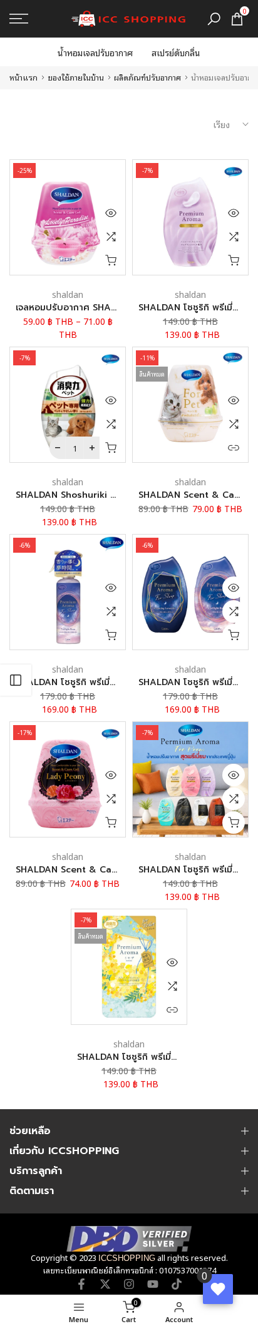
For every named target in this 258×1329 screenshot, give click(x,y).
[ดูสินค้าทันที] (111, 213)
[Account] (28, 1312)
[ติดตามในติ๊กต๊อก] (176, 1284)
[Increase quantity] (92, 448)
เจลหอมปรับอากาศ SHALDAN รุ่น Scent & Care (114, 307)
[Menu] (35, 19)
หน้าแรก (23, 77)
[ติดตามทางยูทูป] (152, 1284)
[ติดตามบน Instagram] (129, 1284)
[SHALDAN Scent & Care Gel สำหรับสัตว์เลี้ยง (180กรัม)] (190, 404)
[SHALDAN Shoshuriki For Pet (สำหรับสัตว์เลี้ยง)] (67, 404)
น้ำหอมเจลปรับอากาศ (95, 52)
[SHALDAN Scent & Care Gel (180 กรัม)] (67, 779)
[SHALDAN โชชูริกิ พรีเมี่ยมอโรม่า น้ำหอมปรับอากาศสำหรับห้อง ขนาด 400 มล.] (190, 779)
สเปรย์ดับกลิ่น (176, 52)
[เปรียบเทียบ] (111, 236)
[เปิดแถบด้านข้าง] (15, 680)
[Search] (214, 19)
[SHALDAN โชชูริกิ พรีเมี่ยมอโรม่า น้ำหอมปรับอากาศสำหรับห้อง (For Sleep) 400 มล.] (190, 592)
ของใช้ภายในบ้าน (76, 77)
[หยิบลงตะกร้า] (111, 260)
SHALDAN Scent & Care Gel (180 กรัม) (99, 869)
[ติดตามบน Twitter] (105, 1284)
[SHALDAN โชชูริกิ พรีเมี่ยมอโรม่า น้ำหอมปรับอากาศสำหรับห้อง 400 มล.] (190, 217)
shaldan (67, 294)
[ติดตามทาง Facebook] (81, 1284)
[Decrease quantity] (57, 448)
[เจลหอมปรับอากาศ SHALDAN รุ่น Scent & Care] (67, 217)
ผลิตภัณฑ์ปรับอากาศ (147, 77)
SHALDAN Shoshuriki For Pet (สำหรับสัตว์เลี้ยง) (115, 494)
